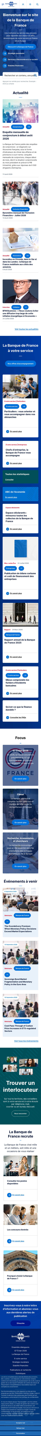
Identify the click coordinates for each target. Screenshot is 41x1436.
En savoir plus (11, 497)
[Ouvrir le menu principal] (3, 4)
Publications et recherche (20, 1370)
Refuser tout (20, 1428)
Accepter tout (20, 1423)
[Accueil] (20, 1337)
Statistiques (20, 1373)
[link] (13, 53)
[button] (37, 4)
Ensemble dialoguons (20, 1347)
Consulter (9, 479)
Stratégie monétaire (20, 1362)
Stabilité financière (20, 1365)
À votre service (20, 1358)
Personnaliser (20, 1433)
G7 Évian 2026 (20, 1351)
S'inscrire (20, 1323)
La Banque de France (20, 1354)
